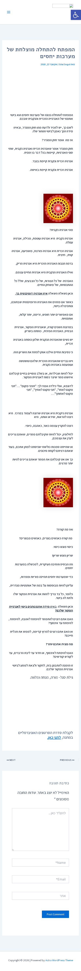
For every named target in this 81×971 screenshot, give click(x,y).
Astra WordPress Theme (59, 960)
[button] (76, 15)
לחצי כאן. (54, 737)
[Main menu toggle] (8, 12)
